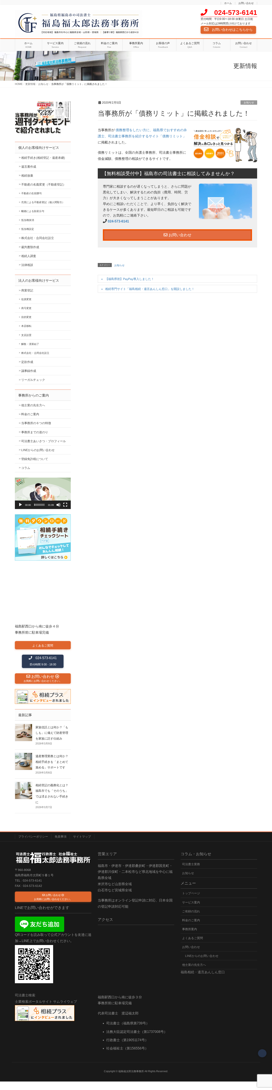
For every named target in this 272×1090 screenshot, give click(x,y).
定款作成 (27, 362)
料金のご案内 (30, 414)
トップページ (191, 893)
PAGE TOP (261, 1054)
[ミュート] (58, 505)
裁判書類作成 (30, 247)
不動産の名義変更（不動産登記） (43, 184)
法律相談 (27, 265)
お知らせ (249, 102)
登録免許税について (34, 459)
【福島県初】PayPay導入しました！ (129, 279)
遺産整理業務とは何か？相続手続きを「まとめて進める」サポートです (51, 761)
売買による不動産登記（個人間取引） (43, 202)
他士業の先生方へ (33, 405)
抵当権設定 (27, 229)
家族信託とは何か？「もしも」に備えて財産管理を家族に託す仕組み (51, 733)
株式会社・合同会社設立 (37, 238)
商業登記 (27, 290)
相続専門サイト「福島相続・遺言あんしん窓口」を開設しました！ (149, 289)
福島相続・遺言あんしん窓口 (203, 972)
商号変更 (26, 308)
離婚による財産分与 (32, 211)
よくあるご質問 (192, 938)
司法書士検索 (25, 995)
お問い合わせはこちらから (230, 29)
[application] (43, 493)
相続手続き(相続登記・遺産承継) (43, 157)
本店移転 (26, 326)
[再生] (20, 505)
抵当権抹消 (27, 220)
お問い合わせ (246, 3)
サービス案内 (191, 902)
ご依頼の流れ (191, 911)
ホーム (228, 3)
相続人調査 (28, 256)
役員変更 (26, 299)
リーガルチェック (33, 379)
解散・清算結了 (30, 344)
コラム (25, 468)
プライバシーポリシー (33, 836)
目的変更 (26, 317)
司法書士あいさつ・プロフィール (43, 441)
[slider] (39, 505)
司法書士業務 (191, 864)
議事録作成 (28, 371)
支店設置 (26, 335)
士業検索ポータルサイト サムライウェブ (46, 1001)
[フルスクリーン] (65, 505)
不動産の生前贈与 (31, 193)
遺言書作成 (28, 166)
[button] (42, 493)
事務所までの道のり (34, 432)
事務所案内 (189, 929)
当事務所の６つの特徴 (36, 423)
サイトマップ (82, 836)
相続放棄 (27, 175)
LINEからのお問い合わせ (38, 450)
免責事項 (61, 836)
